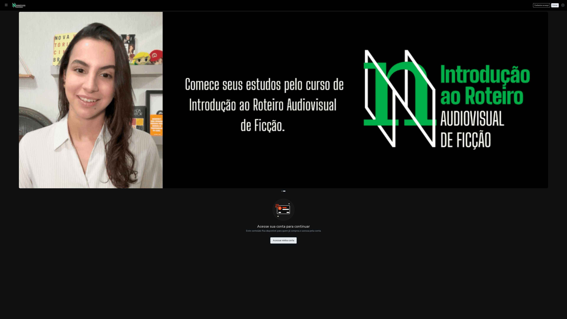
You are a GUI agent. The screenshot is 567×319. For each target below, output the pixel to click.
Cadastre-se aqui (541, 5)
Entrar (555, 5)
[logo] (20, 5)
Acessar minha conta (283, 240)
